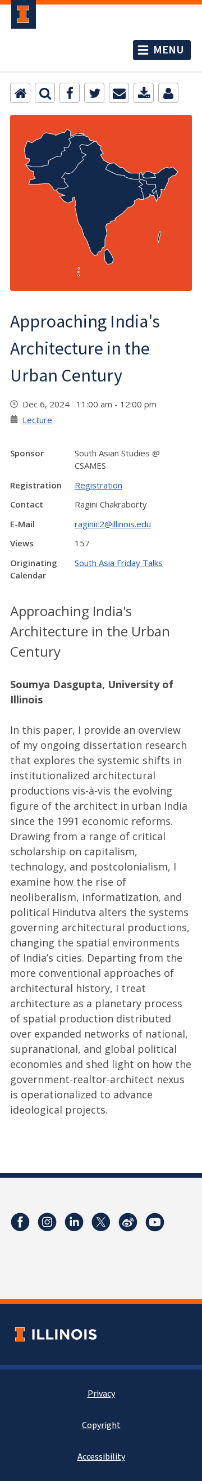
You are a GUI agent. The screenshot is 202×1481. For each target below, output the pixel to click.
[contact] (168, 93)
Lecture (37, 419)
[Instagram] (47, 1222)
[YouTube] (155, 1222)
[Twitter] (94, 93)
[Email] (119, 93)
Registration (98, 485)
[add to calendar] (144, 93)
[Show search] (45, 93)
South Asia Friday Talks (119, 562)
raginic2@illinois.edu (113, 523)
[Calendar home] (20, 93)
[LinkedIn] (74, 1222)
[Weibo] (128, 1222)
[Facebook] (69, 93)
